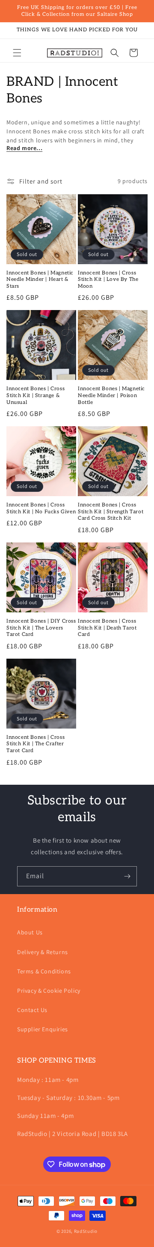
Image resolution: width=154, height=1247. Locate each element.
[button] (17, 52)
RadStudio (86, 1231)
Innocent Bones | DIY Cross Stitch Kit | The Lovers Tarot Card (41, 628)
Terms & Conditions (44, 971)
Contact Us (32, 1010)
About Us (30, 932)
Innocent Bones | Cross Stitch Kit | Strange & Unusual (35, 395)
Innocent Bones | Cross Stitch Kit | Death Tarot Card (107, 628)
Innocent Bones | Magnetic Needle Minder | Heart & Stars (40, 279)
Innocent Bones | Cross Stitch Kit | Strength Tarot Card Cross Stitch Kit (110, 511)
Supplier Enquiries (42, 1029)
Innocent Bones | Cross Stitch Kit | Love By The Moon (108, 279)
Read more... (24, 148)
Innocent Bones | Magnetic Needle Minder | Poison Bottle (111, 395)
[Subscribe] (127, 876)
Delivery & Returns (42, 952)
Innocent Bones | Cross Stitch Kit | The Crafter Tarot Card (35, 744)
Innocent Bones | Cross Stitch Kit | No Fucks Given (41, 508)
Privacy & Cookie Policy (48, 990)
